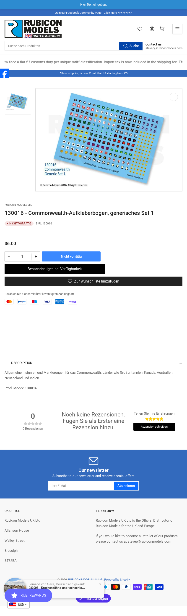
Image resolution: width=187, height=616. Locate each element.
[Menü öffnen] (177, 29)
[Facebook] (4, 73)
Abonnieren (126, 486)
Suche (134, 46)
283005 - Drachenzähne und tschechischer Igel (57, 587)
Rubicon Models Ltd (18, 204)
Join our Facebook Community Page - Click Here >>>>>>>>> (93, 12)
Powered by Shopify (117, 579)
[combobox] (74, 46)
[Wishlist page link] (140, 29)
